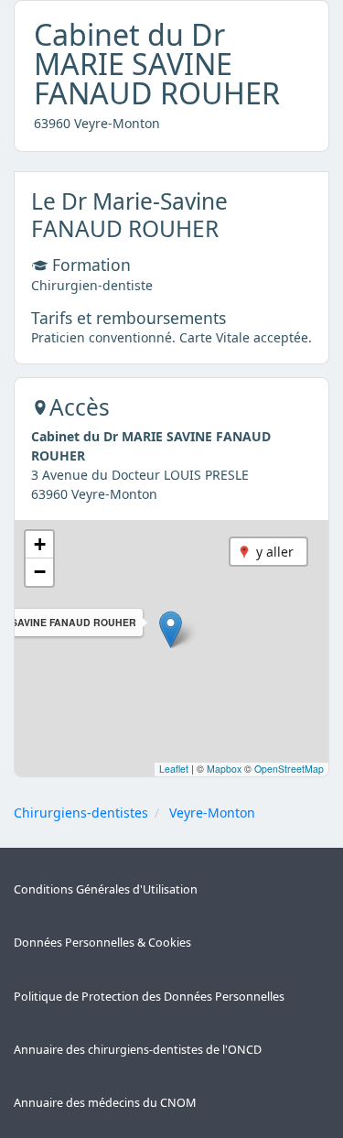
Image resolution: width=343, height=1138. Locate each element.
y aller (275, 551)
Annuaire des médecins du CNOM (105, 1103)
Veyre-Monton (212, 812)
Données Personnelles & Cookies (102, 942)
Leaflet (173, 768)
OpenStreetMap (289, 768)
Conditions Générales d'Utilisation (106, 889)
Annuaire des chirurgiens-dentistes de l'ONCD (138, 1049)
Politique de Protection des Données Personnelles (149, 996)
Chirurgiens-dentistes (81, 812)
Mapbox (224, 768)
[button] (170, 629)
